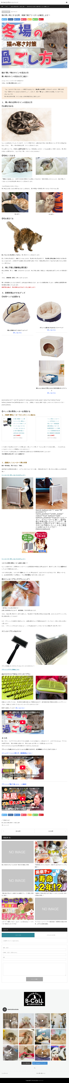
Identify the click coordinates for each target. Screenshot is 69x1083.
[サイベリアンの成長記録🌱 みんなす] (42, 1020)
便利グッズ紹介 (13, 822)
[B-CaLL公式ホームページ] (32, 2)
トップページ (5, 1073)
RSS (34, 1067)
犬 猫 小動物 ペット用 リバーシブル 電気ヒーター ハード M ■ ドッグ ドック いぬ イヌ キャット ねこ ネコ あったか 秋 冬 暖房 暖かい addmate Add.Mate (19, 426)
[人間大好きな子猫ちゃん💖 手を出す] (10, 1020)
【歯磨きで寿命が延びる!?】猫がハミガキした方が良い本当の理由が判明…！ (50, 894)
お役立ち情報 (6, 12)
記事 (19, 822)
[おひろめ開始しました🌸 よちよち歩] (42, 1053)
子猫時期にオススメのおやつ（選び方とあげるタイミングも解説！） (51, 866)
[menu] (66, 2)
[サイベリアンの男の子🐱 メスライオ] (26, 1020)
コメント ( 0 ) (18, 935)
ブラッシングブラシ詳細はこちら (10, 669)
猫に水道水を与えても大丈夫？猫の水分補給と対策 (15, 865)
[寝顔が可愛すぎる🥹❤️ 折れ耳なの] (58, 1036)
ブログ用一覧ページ (40, 1073)
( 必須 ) (6, 947)
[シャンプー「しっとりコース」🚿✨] (58, 1053)
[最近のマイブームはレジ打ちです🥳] (42, 1036)
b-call (8, 820)
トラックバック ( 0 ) (51, 935)
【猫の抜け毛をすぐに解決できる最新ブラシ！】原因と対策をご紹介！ (17, 894)
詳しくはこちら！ (20, 708)
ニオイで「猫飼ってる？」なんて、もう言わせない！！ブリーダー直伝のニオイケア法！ (17, 923)
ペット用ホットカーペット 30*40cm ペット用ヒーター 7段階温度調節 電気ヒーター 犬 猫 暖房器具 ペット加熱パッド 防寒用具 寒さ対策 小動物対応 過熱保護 (53, 426)
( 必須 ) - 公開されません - (10, 952)
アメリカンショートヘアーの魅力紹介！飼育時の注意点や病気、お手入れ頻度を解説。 (51, 923)
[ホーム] (2, 5)
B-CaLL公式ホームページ (37, 1080)
